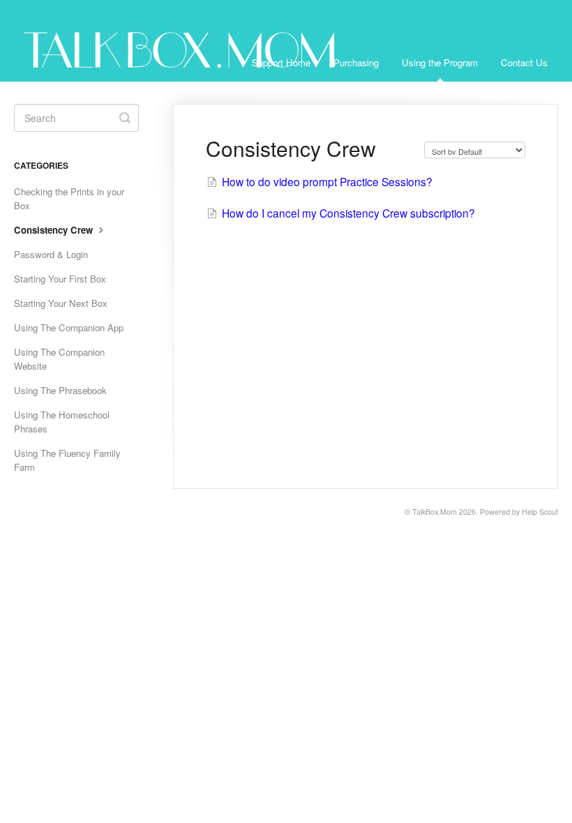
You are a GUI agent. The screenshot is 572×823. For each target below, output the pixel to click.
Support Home (281, 62)
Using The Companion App (68, 327)
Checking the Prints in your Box (69, 198)
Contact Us (524, 62)
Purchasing (356, 62)
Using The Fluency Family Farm (67, 460)
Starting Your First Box (60, 278)
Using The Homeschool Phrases (62, 421)
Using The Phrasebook (60, 390)
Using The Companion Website (59, 358)
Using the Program (440, 62)
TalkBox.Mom (434, 511)
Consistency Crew (55, 229)
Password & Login (51, 254)
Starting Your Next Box (60, 303)
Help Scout (540, 511)
